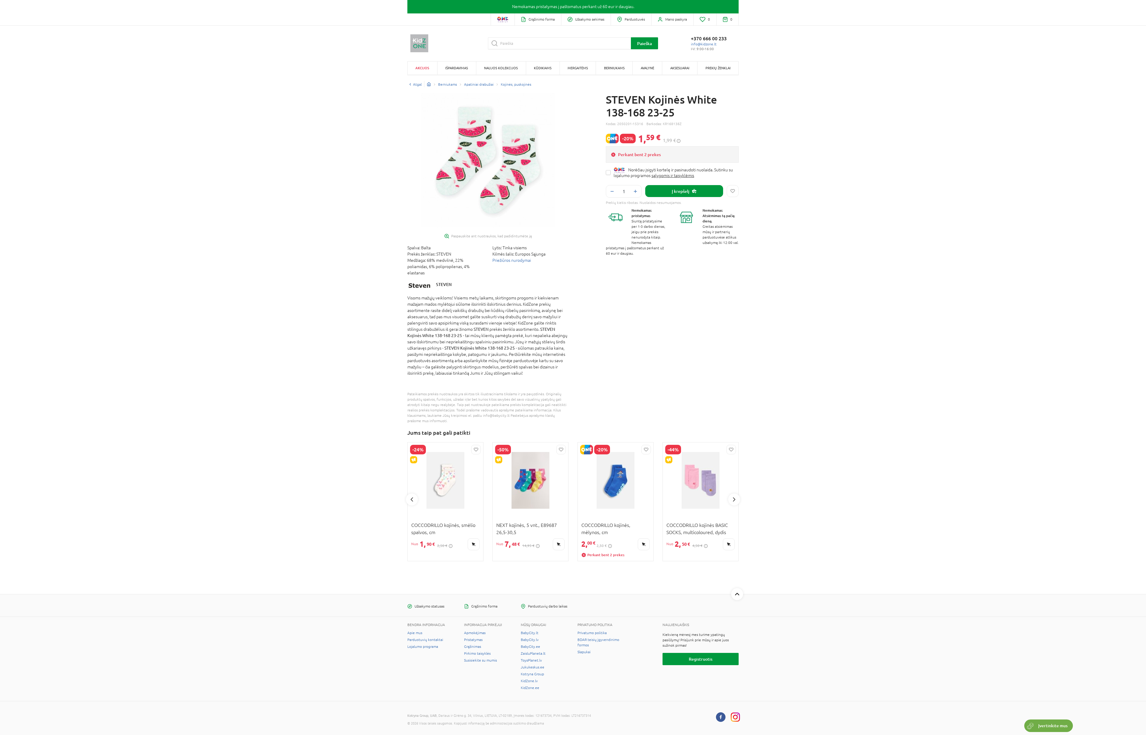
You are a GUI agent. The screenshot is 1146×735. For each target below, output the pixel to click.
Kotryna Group (532, 674)
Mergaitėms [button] (578, 68)
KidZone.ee (530, 688)
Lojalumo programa (422, 647)
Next (734, 499)
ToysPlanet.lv (531, 660)
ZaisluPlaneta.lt (533, 653)
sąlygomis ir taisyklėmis (672, 175)
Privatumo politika (592, 633)
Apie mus (414, 633)
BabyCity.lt (529, 633)
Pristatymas (473, 640)
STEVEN (444, 284)
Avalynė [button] (647, 68)
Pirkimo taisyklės (477, 653)
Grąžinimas (472, 647)
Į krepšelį (680, 191)
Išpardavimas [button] (456, 68)
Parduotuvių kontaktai (425, 640)
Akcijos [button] (422, 68)
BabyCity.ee (530, 647)
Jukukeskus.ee (532, 667)
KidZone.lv (529, 681)
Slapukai (584, 652)
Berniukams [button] (614, 68)
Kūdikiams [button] (543, 68)
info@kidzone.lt (704, 44)
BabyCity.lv (530, 640)
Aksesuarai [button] (679, 68)
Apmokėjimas (475, 633)
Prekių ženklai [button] (718, 68)
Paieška (644, 43)
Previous (412, 499)
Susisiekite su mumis (480, 660)
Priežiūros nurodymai (511, 260)
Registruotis (700, 659)
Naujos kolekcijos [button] (501, 68)
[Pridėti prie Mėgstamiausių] (733, 191)
